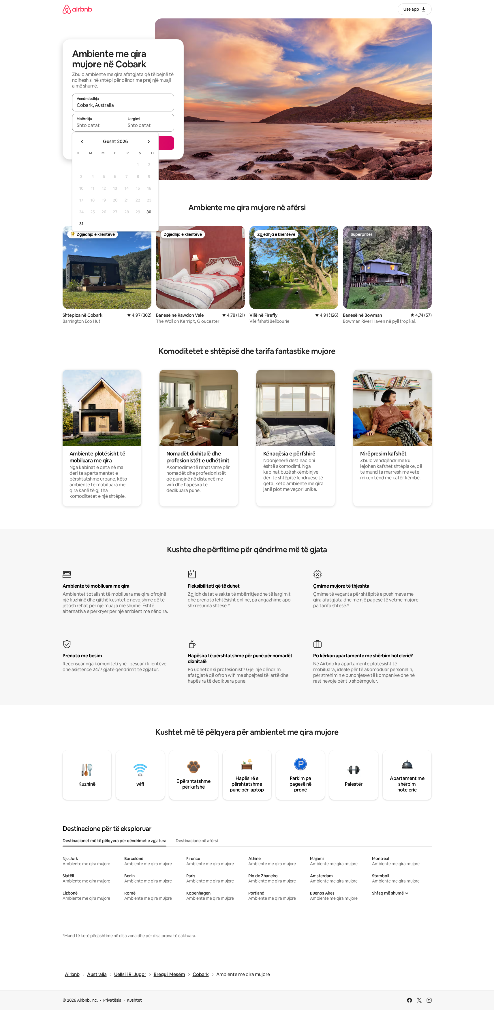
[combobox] (123, 105)
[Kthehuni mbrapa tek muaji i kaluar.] (82, 141)
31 (81, 223)
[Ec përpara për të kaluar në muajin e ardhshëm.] (148, 141)
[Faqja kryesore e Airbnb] (77, 9)
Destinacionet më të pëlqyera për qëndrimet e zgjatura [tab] (114, 840)
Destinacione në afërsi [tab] (197, 840)
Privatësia (112, 1000)
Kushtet (134, 1000)
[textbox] (98, 125)
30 (148, 211)
